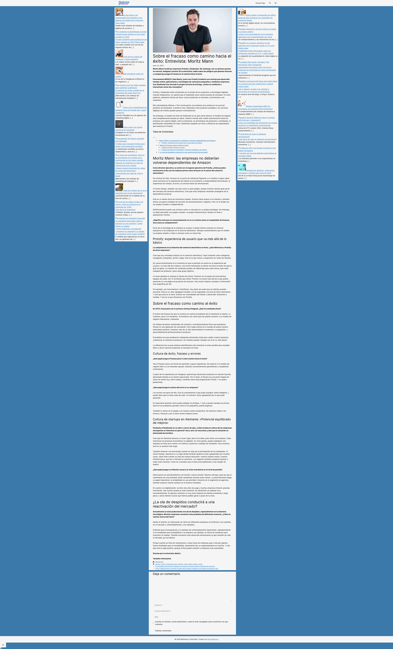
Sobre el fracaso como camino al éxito (174, 145)
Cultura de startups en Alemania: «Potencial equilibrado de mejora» (184, 150)
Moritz (195, 564)
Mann (190, 564)
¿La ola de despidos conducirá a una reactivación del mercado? (184, 152)
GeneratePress (212, 639)
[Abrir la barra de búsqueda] (270, 3)
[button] (275, 3)
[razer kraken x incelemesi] (196, 648)
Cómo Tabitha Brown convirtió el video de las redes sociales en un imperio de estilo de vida (186, 568)
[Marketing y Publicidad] (123, 3)
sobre (200, 564)
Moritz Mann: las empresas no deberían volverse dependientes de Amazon (187, 141)
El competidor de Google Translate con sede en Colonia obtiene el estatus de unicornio (185, 566)
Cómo (163, 564)
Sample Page (260, 3)
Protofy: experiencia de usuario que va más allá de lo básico (182, 143)
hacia (186, 564)
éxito (175, 564)
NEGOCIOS (159, 562)
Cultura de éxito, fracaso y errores (173, 147)
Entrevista (169, 564)
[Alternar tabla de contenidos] (154, 138)
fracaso (180, 564)
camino (157, 564)
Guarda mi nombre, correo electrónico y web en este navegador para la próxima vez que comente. (191, 623)
